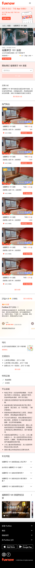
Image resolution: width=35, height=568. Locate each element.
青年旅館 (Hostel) (11, 47)
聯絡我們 (5, 535)
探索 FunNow (7, 526)
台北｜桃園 (6, 25)
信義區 (3, 47)
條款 (3, 530)
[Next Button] (31, 495)
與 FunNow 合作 (8, 540)
